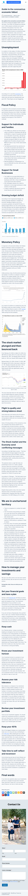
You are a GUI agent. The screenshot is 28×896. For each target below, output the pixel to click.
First (3, 853)
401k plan (6, 733)
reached (24, 309)
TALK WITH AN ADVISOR (14, 2)
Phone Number (6, 863)
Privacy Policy (5, 881)
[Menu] (25, 2)
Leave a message (7, 870)
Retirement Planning (14, 16)
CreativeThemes (5, 894)
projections (18, 94)
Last (15, 853)
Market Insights (5, 16)
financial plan (12, 597)
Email (4, 856)
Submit (5, 885)
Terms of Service (13, 881)
